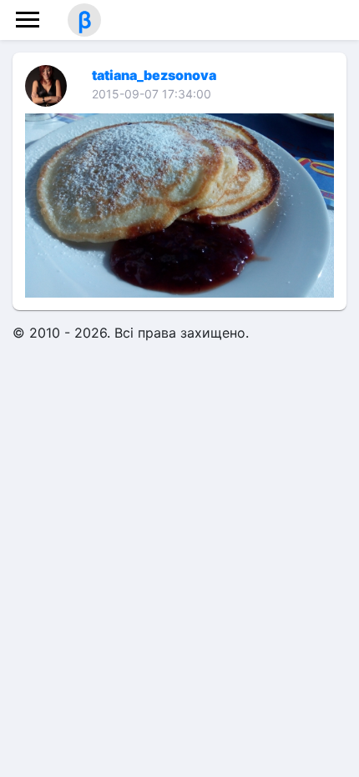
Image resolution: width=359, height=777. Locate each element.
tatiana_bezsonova (154, 75)
